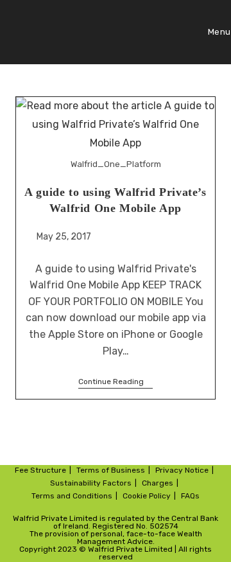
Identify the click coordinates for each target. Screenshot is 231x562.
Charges (157, 483)
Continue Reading (115, 381)
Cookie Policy (147, 495)
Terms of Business (110, 470)
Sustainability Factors (91, 483)
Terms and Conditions (71, 495)
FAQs (190, 495)
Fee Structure (40, 470)
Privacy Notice (182, 470)
